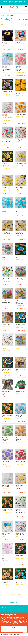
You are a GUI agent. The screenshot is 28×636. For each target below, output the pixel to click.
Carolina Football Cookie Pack (20, 325)
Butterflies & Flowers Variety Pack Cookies (20, 302)
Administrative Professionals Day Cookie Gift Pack (20, 44)
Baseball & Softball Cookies (7, 118)
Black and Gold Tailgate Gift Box (20, 188)
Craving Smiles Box (21, 512)
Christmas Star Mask (6, 392)
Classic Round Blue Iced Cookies (20, 416)
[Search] (25, 11)
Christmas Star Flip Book (20, 370)
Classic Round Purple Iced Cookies (5, 463)
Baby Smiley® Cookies (19, 69)
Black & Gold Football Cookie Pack (6, 165)
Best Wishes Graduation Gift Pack (6, 141)
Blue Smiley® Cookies (19, 210)
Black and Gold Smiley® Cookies (6, 188)
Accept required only (14, 630)
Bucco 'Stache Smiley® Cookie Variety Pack (6, 234)
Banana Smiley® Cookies (20, 92)
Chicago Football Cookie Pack (6, 370)
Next (18, 594)
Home (2, 15)
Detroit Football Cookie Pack (20, 581)
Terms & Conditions (14, 634)
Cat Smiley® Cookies (5, 347)
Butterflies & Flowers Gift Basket (21, 279)
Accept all (14, 627)
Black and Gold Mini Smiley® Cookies (21, 164)
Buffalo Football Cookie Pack (20, 256)
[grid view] (22, 25)
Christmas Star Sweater (20, 392)
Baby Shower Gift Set (6, 69)
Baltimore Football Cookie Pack (7, 92)
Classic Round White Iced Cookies (7, 486)
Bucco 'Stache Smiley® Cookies (20, 233)
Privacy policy (4, 634)
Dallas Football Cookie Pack (19, 556)
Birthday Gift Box (20, 140)
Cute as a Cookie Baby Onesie (6, 559)
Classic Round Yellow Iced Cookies (19, 487)
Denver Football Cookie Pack (6, 581)
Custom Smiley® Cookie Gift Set (20, 533)
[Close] (27, 614)
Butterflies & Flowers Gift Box (6, 301)
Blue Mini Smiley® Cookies (6, 210)
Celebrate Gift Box (20, 347)
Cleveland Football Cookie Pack (7, 509)
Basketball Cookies (21, 114)
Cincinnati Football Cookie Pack (7, 416)
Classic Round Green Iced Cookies (5, 439)
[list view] (25, 25)
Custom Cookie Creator (6, 533)
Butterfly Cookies (6, 324)
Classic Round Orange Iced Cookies (19, 439)
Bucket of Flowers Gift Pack (6, 256)
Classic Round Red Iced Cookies (20, 462)
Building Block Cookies (5, 279)
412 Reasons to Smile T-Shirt (6, 43)
